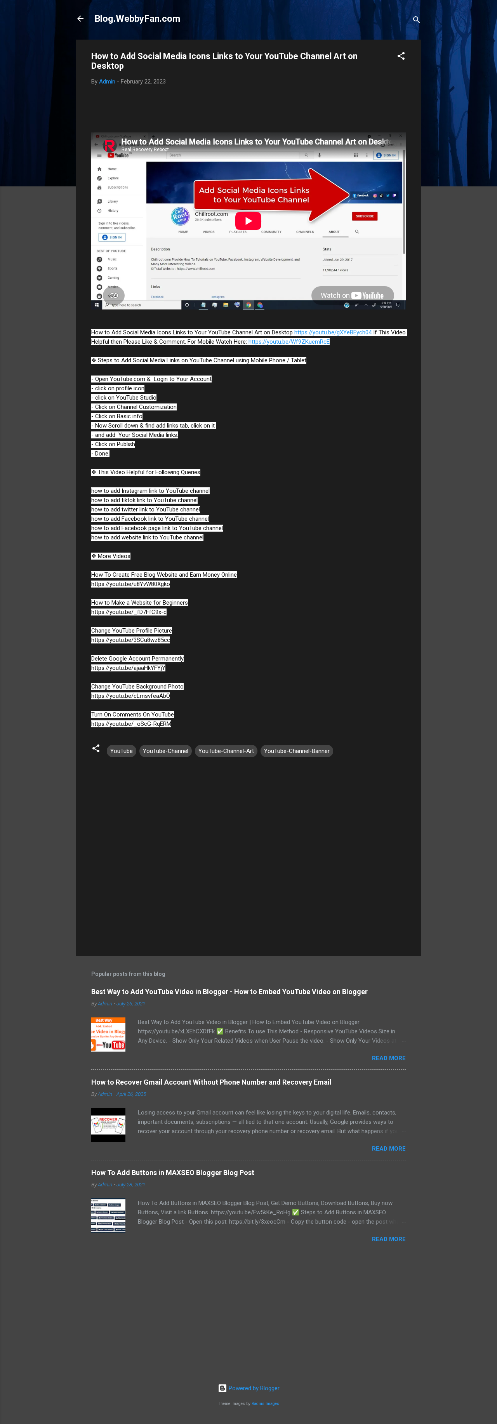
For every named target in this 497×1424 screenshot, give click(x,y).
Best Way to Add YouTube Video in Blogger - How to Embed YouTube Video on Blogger (229, 992)
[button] (401, 57)
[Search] (416, 21)
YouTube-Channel (165, 751)
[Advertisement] (248, 1317)
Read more (389, 1058)
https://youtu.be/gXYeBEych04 (333, 332)
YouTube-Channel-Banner (297, 751)
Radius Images (265, 1403)
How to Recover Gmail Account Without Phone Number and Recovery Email (211, 1082)
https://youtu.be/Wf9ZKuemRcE (289, 341)
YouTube (121, 751)
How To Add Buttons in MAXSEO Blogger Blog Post (172, 1172)
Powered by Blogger (253, 1388)
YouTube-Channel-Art (226, 751)
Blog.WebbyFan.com (137, 18)
